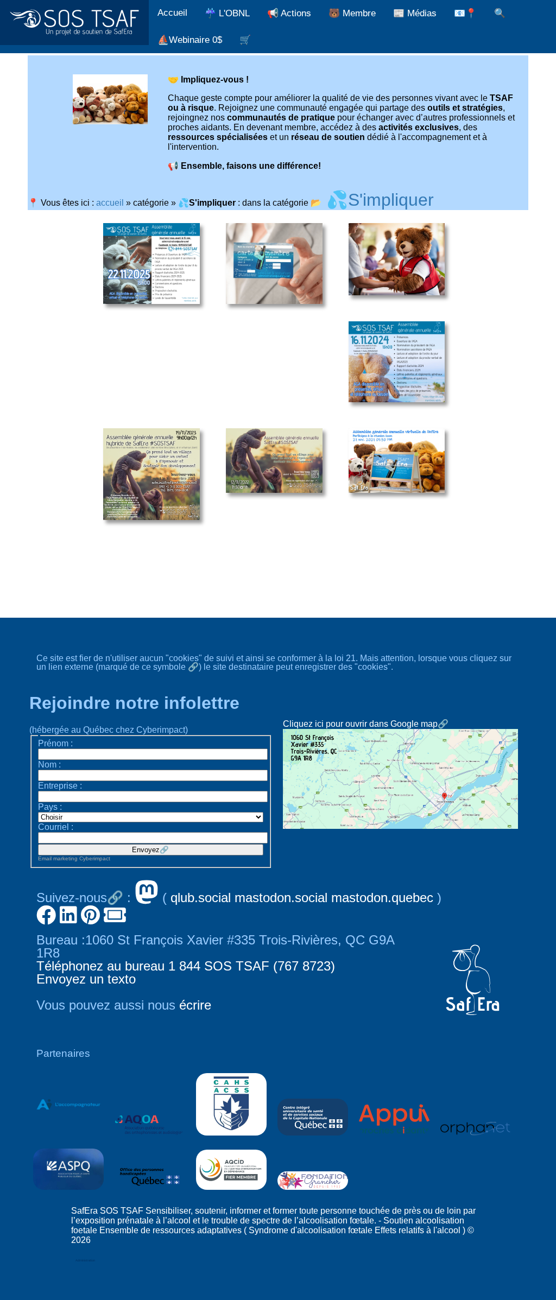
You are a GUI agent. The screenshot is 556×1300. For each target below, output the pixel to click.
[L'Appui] (394, 1138)
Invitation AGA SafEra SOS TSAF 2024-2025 (151, 263)
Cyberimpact (94, 858)
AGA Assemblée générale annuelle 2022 (274, 461)
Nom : (49, 764)
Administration (85, 1260)
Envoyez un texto (86, 979)
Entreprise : (60, 785)
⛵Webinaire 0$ (189, 40)
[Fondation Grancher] (312, 1192)
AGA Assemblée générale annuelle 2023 (151, 474)
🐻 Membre (352, 13)
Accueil (172, 13)
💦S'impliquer (380, 200)
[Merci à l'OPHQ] (150, 1192)
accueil (110, 202)
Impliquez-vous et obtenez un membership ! (396, 259)
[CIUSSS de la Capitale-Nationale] (312, 1138)
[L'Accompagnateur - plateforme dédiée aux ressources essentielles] (68, 1138)
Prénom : (55, 743)
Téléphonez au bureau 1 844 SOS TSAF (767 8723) (185, 966)
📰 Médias (415, 13)
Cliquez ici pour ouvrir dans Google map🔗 (365, 723)
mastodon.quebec (382, 897)
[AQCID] (231, 1192)
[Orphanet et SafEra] (475, 1138)
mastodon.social (281, 897)
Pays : (50, 806)
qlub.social (200, 897)
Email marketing (58, 858)
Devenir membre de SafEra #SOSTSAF (274, 264)
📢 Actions (289, 13)
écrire (195, 1005)
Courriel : (55, 827)
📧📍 (465, 13)
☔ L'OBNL (227, 13)
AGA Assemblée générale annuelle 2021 (396, 461)
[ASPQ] (68, 1192)
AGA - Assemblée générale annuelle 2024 (396, 362)
